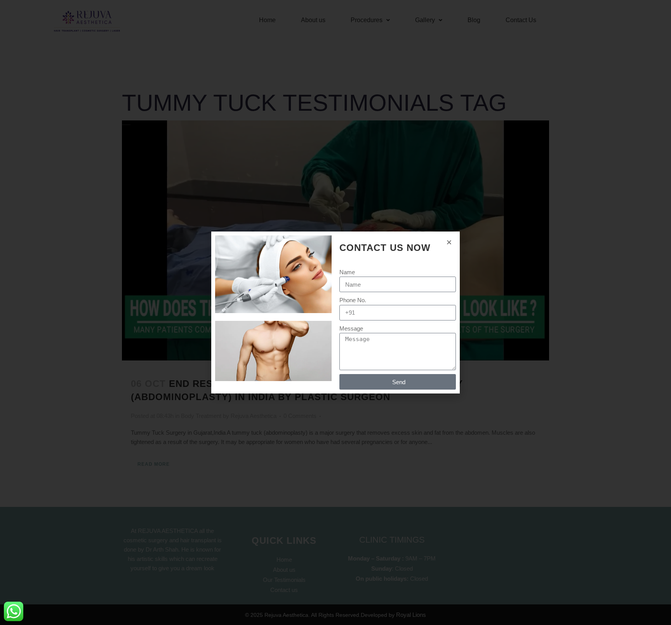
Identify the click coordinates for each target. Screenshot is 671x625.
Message (351, 328)
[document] (335, 312)
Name (347, 272)
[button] (449, 242)
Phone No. (352, 300)
